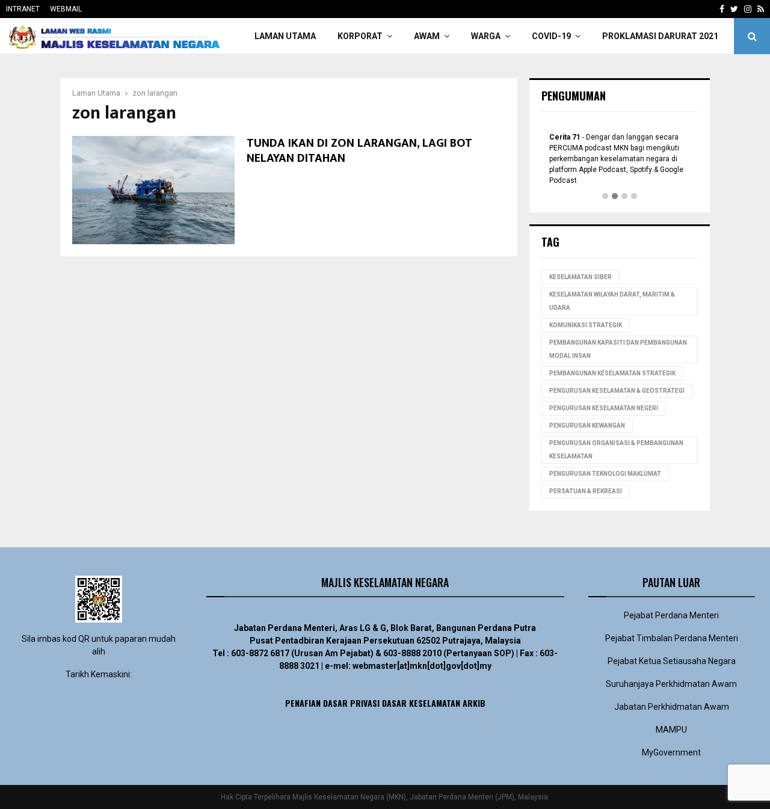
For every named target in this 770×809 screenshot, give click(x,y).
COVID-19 (551, 36)
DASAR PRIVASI (351, 703)
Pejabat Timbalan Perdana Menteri (671, 638)
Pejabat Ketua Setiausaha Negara (672, 661)
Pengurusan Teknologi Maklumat (605, 473)
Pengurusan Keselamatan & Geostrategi (617, 390)
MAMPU (671, 729)
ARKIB (474, 703)
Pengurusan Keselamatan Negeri (603, 408)
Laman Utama (285, 36)
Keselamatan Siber (580, 277)
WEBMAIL (66, 9)
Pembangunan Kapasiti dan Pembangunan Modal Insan (618, 349)
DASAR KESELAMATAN (421, 703)
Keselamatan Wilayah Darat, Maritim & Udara (612, 301)
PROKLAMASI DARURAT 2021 (660, 36)
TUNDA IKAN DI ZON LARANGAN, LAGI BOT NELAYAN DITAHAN (359, 150)
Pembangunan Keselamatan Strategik (612, 373)
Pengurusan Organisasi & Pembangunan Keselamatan (616, 450)
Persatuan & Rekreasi (585, 491)
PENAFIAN (303, 703)
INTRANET (23, 9)
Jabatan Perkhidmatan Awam (671, 707)
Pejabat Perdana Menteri (671, 615)
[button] (605, 196)
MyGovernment (671, 752)
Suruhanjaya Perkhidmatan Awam (671, 684)
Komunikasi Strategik (585, 325)
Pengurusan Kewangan (587, 425)
